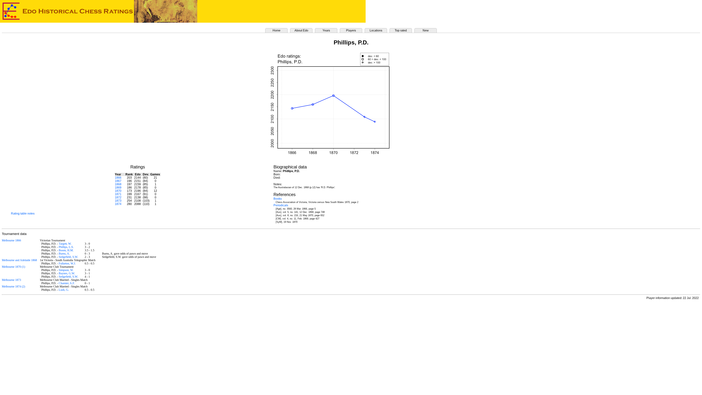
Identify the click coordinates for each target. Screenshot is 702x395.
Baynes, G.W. (67, 273)
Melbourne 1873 (11, 279)
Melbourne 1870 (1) (13, 266)
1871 (118, 194)
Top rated (401, 30)
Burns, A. (64, 253)
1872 (118, 197)
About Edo (301, 30)
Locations (376, 30)
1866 (118, 177)
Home (276, 30)
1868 (118, 184)
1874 (118, 204)
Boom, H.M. (66, 250)
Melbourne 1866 (11, 240)
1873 (118, 200)
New (426, 30)
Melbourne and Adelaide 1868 (19, 260)
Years (326, 30)
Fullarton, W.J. (67, 263)
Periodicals (280, 205)
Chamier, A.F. (67, 283)
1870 (118, 190)
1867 (118, 181)
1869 (118, 187)
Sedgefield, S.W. (68, 256)
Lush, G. (64, 289)
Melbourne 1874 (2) (13, 286)
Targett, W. (65, 243)
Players (351, 30)
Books (277, 198)
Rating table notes (23, 213)
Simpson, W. (66, 270)
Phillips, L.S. (66, 247)
